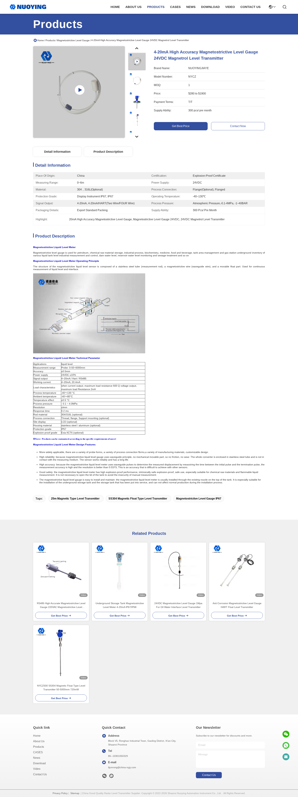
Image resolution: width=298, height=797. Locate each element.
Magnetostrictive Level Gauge (73, 40)
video (230, 7)
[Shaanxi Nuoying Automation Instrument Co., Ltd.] (28, 7)
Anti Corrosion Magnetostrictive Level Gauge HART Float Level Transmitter (237, 605)
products (156, 7)
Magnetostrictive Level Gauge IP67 (198, 498)
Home (115, 7)
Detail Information (57, 151)
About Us (38, 741)
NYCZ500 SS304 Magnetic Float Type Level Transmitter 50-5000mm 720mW (61, 687)
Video (36, 768)
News (36, 757)
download (210, 7)
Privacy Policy (60, 793)
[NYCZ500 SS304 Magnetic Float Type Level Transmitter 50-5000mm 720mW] (61, 653)
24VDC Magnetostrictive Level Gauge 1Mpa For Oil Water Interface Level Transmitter (178, 605)
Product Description (108, 151)
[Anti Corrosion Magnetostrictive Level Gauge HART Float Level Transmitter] (237, 570)
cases (175, 7)
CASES (38, 752)
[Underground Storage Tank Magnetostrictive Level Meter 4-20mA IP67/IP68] (120, 570)
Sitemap (74, 793)
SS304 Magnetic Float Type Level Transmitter (137, 498)
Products (50, 40)
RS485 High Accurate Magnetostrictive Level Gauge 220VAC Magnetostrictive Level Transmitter (61, 605)
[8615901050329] (286, 745)
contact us (250, 7)
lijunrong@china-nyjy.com (122, 767)
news (191, 7)
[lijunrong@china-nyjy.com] (286, 757)
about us (133, 7)
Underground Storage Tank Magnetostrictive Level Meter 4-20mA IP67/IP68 (120, 605)
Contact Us (40, 774)
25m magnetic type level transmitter (75, 498)
